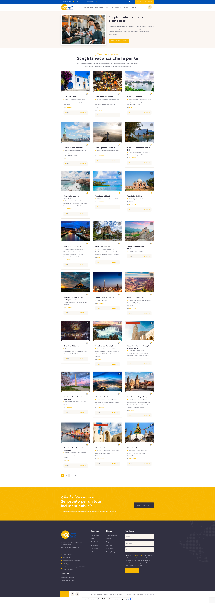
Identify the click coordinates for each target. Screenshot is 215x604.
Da (64, 107)
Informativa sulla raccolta (91, 599)
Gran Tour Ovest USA (135, 297)
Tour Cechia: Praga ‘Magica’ (138, 397)
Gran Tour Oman (102, 448)
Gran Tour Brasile (102, 397)
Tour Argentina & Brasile (105, 148)
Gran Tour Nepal (133, 448)
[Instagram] (132, 2)
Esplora (82, 112)
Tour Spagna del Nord (72, 246)
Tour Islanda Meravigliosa (105, 346)
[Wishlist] (88, 74)
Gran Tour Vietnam (134, 97)
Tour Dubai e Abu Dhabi (104, 297)
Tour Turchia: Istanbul (104, 97)
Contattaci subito (144, 505)
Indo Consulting (149, 594)
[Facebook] (129, 2)
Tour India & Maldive (103, 196)
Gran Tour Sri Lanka (71, 346)
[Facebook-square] (72, 594)
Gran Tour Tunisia (70, 97)
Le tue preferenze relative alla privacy (114, 599)
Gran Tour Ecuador (102, 246)
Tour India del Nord (134, 196)
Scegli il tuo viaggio (119, 40)
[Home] (67, 7)
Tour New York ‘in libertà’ (73, 148)
